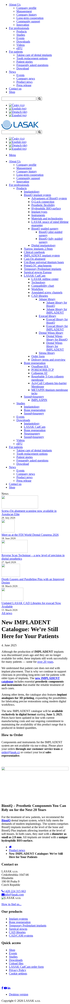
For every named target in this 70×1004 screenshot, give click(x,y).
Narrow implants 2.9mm (38, 248)
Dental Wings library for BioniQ (57, 338)
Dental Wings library (51, 332)
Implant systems (18, 918)
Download (22, 68)
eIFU (19, 48)
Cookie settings (18, 973)
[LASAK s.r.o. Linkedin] (9, 988)
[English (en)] (17, 108)
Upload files (16, 963)
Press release (23, 85)
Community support (28, 21)
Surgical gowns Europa (38, 272)
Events (20, 38)
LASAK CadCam (34, 275)
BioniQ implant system (37, 195)
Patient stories (24, 61)
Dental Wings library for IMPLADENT (55, 346)
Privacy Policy (17, 970)
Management (24, 11)
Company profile (26, 8)
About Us (15, 4)
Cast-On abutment (34, 258)
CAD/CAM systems (21, 935)
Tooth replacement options (32, 58)
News (12, 71)
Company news (25, 78)
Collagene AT (39, 373)
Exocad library (47, 316)
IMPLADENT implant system (42, 255)
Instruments (38, 215)
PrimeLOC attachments (38, 265)
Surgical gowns (18, 928)
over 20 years (45, 661)
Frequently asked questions (32, 65)
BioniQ (5, 820)
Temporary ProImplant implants (42, 269)
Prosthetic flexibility (43, 205)
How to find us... (11, 904)
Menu (12, 155)
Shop (12, 92)
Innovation (22, 24)
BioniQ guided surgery (44, 228)
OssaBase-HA (39, 366)
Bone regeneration (35, 363)
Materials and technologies (47, 218)
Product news (24, 81)
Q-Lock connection (42, 201)
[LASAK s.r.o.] (20, 128)
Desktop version (18, 994)
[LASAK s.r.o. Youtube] (5, 988)
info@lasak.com (14, 894)
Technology (38, 282)
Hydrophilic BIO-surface (46, 208)
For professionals (19, 28)
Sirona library (47, 353)
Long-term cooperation (29, 18)
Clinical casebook (34, 252)
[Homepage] (10, 846)
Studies (20, 34)
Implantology (32, 191)
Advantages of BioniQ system (49, 198)
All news (6, 613)
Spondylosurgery (34, 396)
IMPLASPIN (39, 400)
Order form (38, 356)
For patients (16, 51)
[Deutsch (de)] (18, 112)
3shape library (47, 299)
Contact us (15, 88)
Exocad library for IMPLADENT (57, 327)
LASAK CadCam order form (26, 966)
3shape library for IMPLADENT (56, 311)
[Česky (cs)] (16, 105)
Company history (26, 14)
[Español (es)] (18, 115)
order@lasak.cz (10, 752)
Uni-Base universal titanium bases (44, 262)
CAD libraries (39, 295)
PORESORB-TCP (42, 369)
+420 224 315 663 (15, 891)
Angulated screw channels (46, 292)
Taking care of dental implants (34, 55)
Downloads (23, 41)
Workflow (37, 289)
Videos (20, 44)
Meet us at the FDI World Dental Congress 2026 (30, 534)
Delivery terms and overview (48, 359)
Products (21, 31)
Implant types (39, 211)
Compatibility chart (42, 285)
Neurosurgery (32, 433)
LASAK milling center (44, 279)
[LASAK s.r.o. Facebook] (2, 988)
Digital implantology (43, 245)
